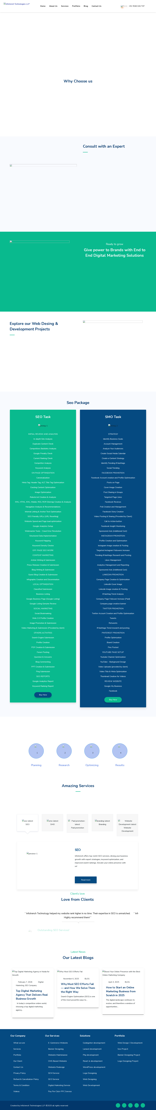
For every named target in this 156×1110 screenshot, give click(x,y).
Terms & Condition (21, 1085)
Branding (102, 824)
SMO (52, 824)
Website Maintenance (58, 1055)
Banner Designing (56, 1049)
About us (53, 6)
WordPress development (94, 1067)
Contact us (96, 6)
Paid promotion (77, 827)
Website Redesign (56, 1067)
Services (64, 6)
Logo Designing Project (128, 1061)
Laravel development (92, 1049)
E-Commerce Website (58, 1043)
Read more (85, 880)
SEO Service (53, 1079)
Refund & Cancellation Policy (26, 1079)
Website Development (127, 829)
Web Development (91, 1085)
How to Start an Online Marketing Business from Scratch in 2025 (121, 991)
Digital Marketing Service (59, 1085)
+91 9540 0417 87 (137, 6)
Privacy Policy (19, 1073)
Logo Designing (90, 1073)
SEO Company (31, 985)
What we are (19, 1043)
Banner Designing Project (129, 1055)
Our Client (17, 1061)
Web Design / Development (130, 1043)
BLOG (87, 979)
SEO (27, 824)
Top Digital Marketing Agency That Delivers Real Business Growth (32, 995)
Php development (91, 1055)
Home (42, 6)
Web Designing (90, 1079)
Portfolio (76, 6)
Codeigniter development (94, 1043)
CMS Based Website (57, 1061)
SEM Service (53, 1073)
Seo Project (123, 1049)
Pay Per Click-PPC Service (60, 1091)
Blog (86, 6)
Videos (16, 1091)
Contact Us (18, 1067)
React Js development (92, 1061)
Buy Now (43, 694)
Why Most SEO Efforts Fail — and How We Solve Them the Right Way (78, 988)
